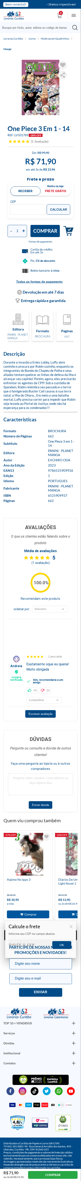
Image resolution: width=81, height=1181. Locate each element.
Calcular (58, 209)
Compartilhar (62, 75)
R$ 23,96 (49, 169)
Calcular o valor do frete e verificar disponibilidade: (41, 939)
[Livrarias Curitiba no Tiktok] (34, 1091)
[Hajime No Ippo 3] (28, 855)
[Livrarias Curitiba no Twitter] (47, 1091)
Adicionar (66, 231)
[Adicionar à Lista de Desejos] (62, 65)
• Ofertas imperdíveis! (61, 4)
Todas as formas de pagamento (39, 281)
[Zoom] (40, 87)
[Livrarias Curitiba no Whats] (59, 1091)
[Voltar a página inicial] (13, 15)
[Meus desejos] (46, 837)
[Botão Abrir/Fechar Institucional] (74, 1023)
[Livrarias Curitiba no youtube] (71, 1091)
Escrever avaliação (40, 714)
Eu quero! (40, 992)
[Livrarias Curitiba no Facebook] (10, 1091)
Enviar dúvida (40, 805)
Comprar (45, 231)
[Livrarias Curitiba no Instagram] (22, 1091)
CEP (13, 201)
